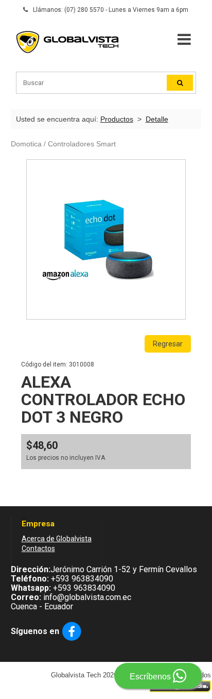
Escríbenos (151, 676)
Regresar (168, 344)
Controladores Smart (82, 144)
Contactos (38, 548)
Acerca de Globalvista (57, 539)
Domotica (26, 144)
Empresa (38, 523)
